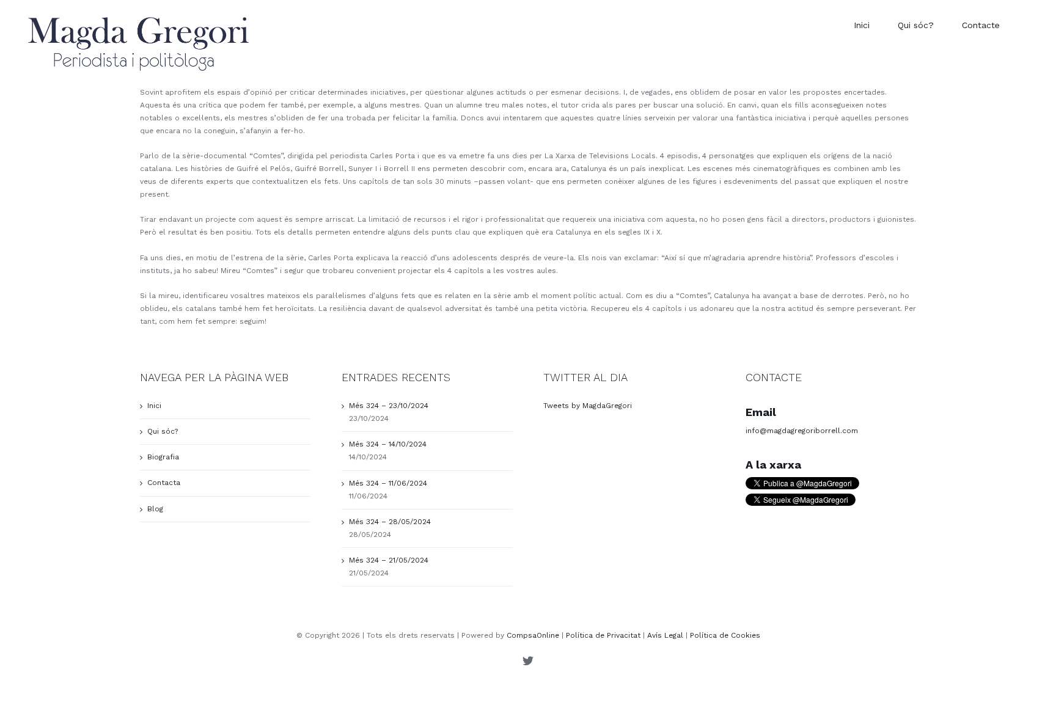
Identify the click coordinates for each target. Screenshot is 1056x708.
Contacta (163, 482)
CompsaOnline (533, 635)
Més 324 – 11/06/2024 (388, 483)
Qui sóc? (162, 431)
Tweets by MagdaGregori (587, 405)
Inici (154, 405)
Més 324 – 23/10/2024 (388, 405)
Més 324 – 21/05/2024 (388, 560)
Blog (155, 509)
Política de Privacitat (603, 635)
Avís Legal (665, 635)
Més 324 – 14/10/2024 (388, 444)
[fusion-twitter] (528, 660)
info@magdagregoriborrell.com (802, 430)
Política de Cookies (725, 635)
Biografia (163, 457)
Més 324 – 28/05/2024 (390, 521)
